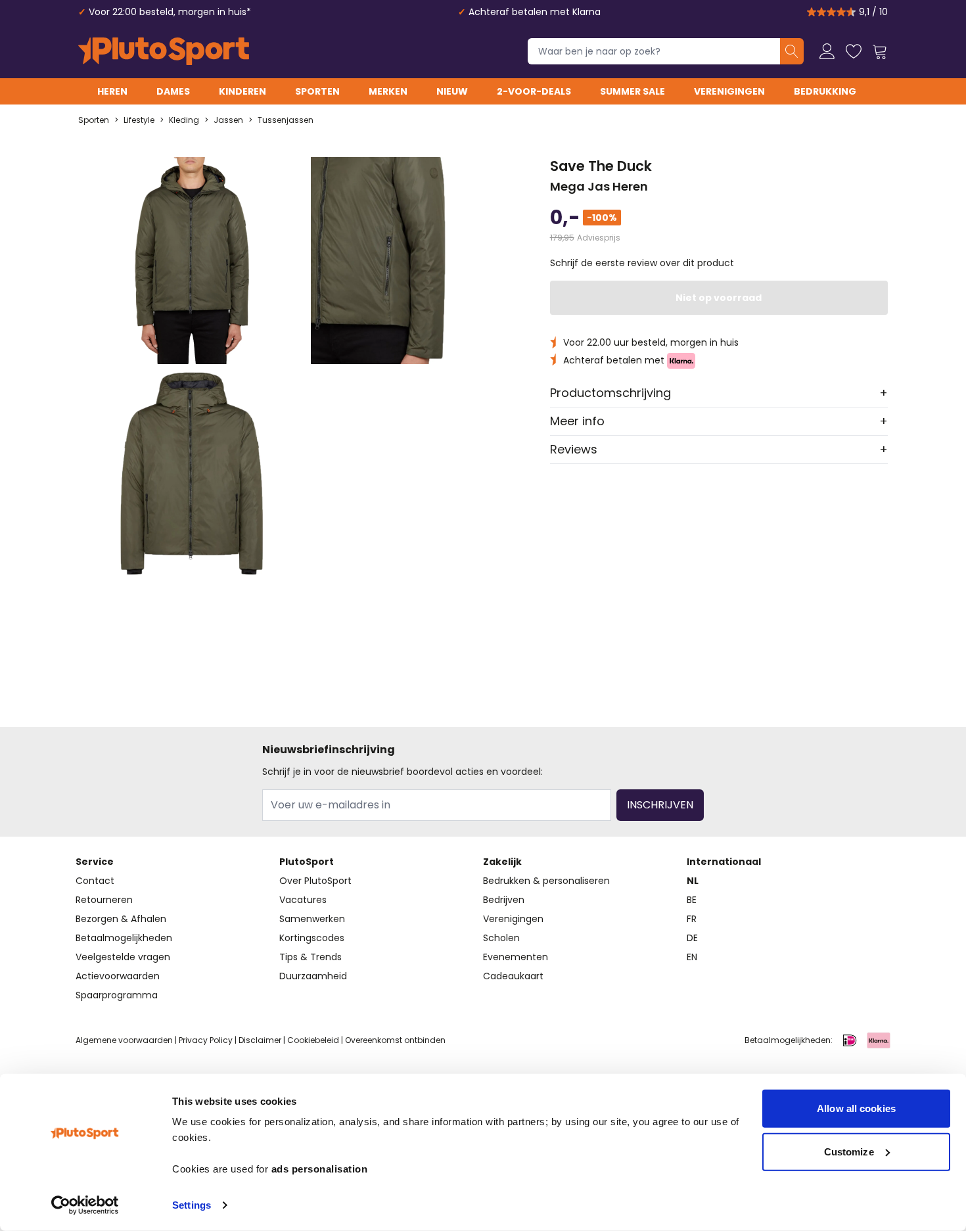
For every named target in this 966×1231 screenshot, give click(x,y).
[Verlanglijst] (854, 51)
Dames (173, 91)
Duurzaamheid (313, 976)
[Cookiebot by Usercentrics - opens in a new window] (85, 1205)
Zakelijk (502, 861)
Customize (849, 1151)
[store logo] (163, 51)
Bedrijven (503, 899)
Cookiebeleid (313, 1040)
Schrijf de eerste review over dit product (642, 262)
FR (692, 918)
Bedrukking (825, 91)
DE (692, 937)
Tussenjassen (285, 120)
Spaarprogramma (117, 995)
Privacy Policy (206, 1040)
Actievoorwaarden (118, 976)
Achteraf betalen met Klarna (535, 11)
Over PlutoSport (315, 880)
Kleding (184, 120)
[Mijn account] (827, 51)
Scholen (501, 937)
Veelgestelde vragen (123, 957)
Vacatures (303, 899)
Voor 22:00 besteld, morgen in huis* (170, 11)
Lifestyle (139, 120)
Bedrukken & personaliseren (546, 880)
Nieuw (452, 91)
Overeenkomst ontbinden (395, 1040)
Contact (95, 880)
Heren (112, 91)
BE (692, 899)
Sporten (317, 91)
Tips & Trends (310, 957)
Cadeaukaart (513, 976)
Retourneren (104, 899)
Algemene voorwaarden (124, 1040)
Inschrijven (660, 804)
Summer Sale (632, 91)
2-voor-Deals (534, 91)
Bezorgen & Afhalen (121, 918)
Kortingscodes (311, 937)
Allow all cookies (856, 1108)
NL (693, 880)
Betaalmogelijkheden (124, 937)
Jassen (228, 120)
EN (692, 957)
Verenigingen (729, 91)
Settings (191, 1205)
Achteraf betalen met (615, 360)
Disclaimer (260, 1040)
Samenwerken (312, 918)
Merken (388, 91)
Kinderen (242, 91)
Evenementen (515, 957)
